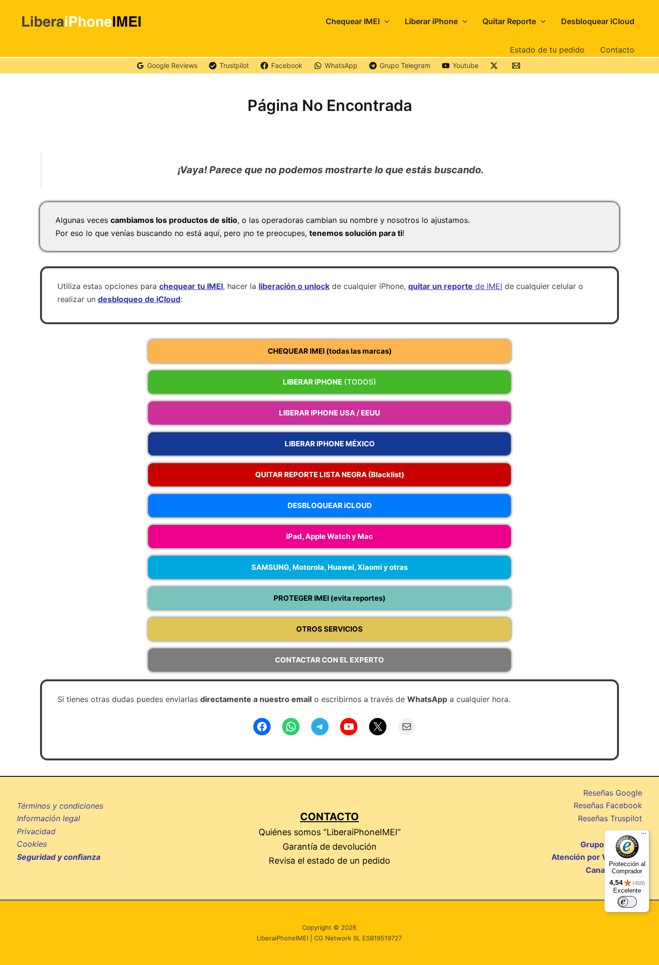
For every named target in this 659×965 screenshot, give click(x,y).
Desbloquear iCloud (597, 21)
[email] (517, 65)
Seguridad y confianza (58, 857)
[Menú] (643, 835)
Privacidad (36, 831)
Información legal (48, 818)
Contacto (617, 50)
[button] (384, 21)
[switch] (627, 902)
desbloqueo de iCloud (139, 299)
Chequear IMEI (353, 21)
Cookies (32, 844)
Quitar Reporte (509, 21)
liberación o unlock (294, 286)
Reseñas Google (612, 793)
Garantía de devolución (330, 846)
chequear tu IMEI (191, 286)
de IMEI (455, 286)
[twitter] (495, 65)
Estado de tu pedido (547, 50)
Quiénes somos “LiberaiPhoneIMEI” (330, 832)
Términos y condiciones (60, 806)
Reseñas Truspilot (610, 818)
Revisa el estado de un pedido (329, 860)
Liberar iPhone (431, 21)
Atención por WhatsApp (596, 857)
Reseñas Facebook (608, 805)
